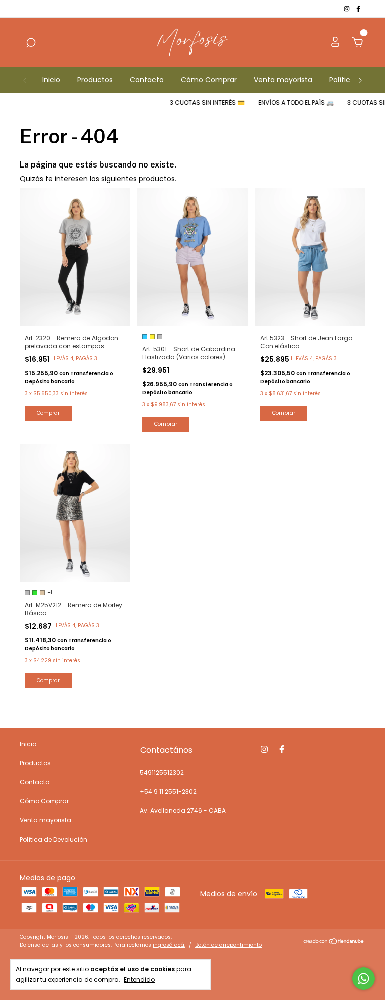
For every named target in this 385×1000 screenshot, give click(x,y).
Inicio (51, 80)
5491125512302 (162, 772)
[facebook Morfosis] (358, 8)
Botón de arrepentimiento (228, 945)
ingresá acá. (169, 945)
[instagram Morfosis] (347, 8)
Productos (95, 80)
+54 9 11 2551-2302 (168, 791)
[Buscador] (31, 43)
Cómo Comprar (209, 80)
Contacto (147, 80)
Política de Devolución (53, 839)
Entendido (139, 979)
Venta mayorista (283, 80)
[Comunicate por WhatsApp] (363, 978)
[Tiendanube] (334, 942)
